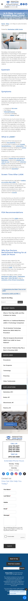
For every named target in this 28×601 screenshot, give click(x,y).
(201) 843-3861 (14, 448)
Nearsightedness (9, 111)
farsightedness (6, 146)
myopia (22, 144)
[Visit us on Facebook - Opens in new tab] (3, 473)
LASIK (11, 137)
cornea (24, 147)
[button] (2, 4)
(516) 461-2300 (14, 449)
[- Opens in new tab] (24, 473)
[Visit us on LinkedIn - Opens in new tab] (11, 473)
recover (14, 192)
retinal (12, 115)
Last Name (7, 496)
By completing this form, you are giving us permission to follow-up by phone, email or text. (13, 529)
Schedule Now (9, 424)
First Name (7, 489)
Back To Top (14, 559)
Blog (7, 23)
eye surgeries (11, 142)
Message (7, 515)
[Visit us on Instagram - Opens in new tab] (16, 473)
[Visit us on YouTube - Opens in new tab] (20, 473)
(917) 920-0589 (14, 457)
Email (6, 509)
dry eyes (14, 108)
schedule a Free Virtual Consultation (12, 280)
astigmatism (20, 146)
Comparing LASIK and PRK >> (11, 293)
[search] (20, 302)
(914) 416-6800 (14, 451)
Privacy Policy (9, 572)
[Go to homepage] (12, 3)
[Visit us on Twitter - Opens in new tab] (7, 473)
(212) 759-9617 (13, 278)
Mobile (6, 502)
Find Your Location (14, 563)
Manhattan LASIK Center (15, 29)
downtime (15, 168)
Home (3, 23)
